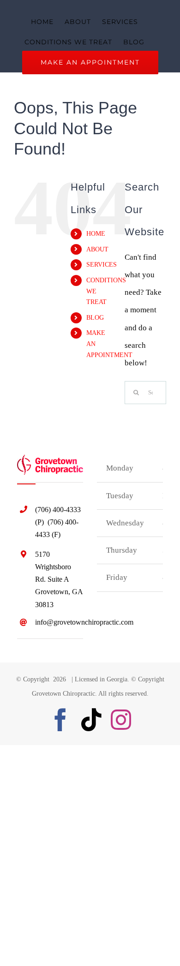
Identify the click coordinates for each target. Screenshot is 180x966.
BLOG (95, 317)
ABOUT (97, 249)
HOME (95, 233)
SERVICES (101, 264)
